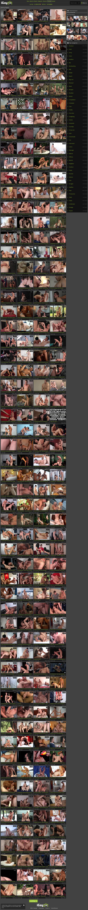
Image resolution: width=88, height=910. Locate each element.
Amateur (78, 46)
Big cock (78, 79)
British (78, 96)
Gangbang (78, 116)
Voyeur (78, 210)
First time (78, 113)
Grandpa (78, 126)
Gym (78, 133)
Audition (78, 59)
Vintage (78, 207)
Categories (40, 1)
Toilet (78, 197)
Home (28, 1)
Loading (32, 901)
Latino (78, 147)
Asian (78, 56)
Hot (78, 140)
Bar (78, 62)
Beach (78, 76)
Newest (35, 1)
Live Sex (31, 4)
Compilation (78, 99)
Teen (78, 190)
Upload (53, 1)
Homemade (78, 136)
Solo (78, 180)
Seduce (78, 177)
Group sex (78, 130)
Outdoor (78, 167)
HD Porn (44, 4)
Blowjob (78, 89)
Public (78, 170)
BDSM (78, 73)
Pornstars (49, 1)
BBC (78, 69)
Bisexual (78, 83)
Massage (78, 150)
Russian (78, 173)
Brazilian (78, 93)
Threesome (78, 194)
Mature (78, 153)
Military (78, 157)
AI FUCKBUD (49, 4)
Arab (78, 49)
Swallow (78, 187)
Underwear (78, 204)
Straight (78, 184)
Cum (78, 106)
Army (78, 52)
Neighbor (78, 163)
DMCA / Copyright (33, 908)
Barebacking (78, 66)
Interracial (78, 143)
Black (78, 86)
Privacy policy (41, 908)
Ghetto (78, 120)
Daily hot (32, 1)
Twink (78, 200)
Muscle (78, 160)
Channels (45, 1)
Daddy (78, 110)
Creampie (78, 103)
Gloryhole (78, 123)
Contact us (48, 908)
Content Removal (54, 908)
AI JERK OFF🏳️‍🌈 (37, 4)
